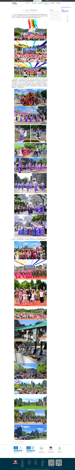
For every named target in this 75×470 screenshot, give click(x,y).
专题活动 (36, 464)
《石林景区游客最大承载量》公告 (55, 15)
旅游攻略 (22, 463)
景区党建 (42, 462)
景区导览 (22, 462)
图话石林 (22, 464)
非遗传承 (29, 463)
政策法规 (42, 464)
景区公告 (36, 461)
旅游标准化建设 (43, 461)
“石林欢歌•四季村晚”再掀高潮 (19, 441)
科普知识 (29, 464)
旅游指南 (22, 461)
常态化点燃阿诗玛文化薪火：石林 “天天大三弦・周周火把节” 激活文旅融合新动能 (56, 17)
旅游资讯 (36, 463)
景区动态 (36, 462)
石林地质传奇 (29, 461)
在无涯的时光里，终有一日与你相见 (55, 19)
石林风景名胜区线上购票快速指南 (55, 11)
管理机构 (42, 463)
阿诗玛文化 (29, 462)
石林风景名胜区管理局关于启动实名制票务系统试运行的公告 (56, 13)
